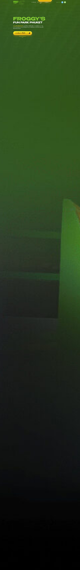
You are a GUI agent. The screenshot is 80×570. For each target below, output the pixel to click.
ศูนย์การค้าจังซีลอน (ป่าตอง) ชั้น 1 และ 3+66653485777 (22, 2)
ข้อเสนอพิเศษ (41, 3)
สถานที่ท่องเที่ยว (33, 2)
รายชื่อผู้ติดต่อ (46, 2)
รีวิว (38, 2)
